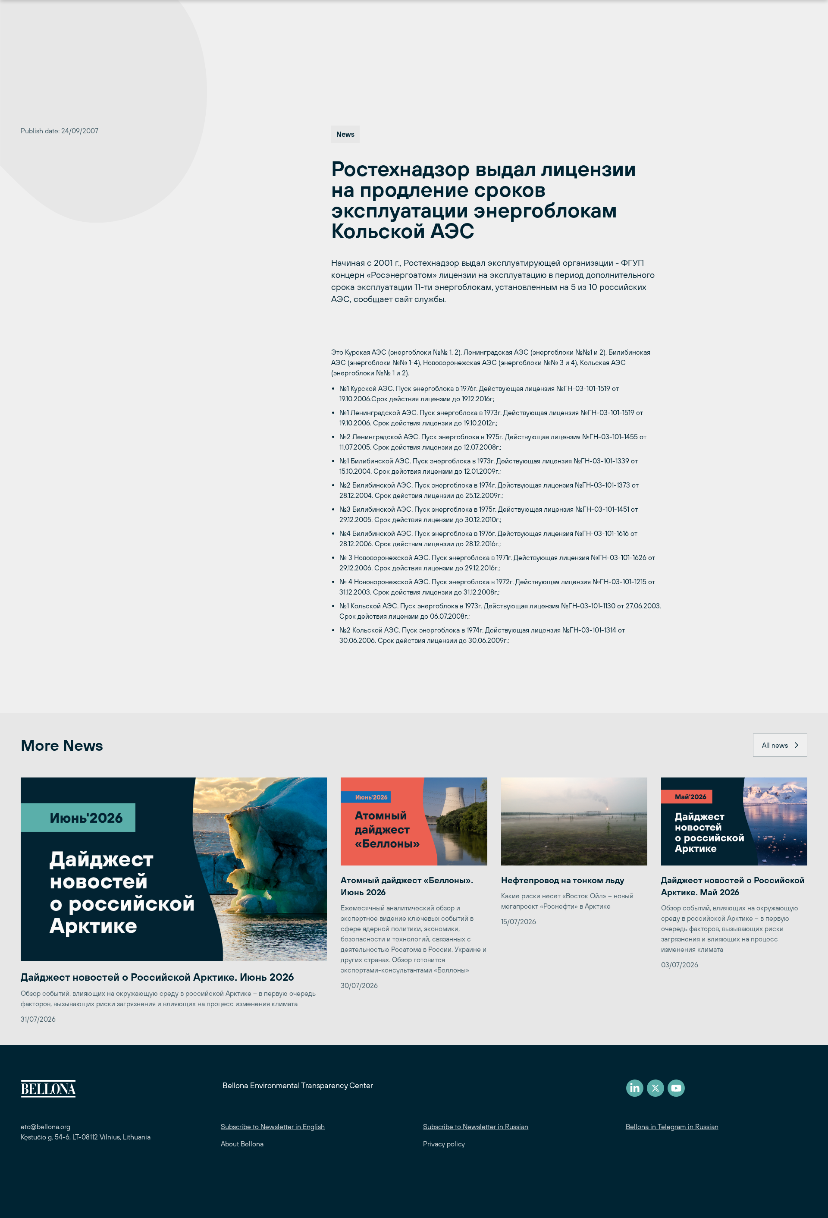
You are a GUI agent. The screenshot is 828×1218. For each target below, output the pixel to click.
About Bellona (242, 1144)
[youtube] (676, 1088)
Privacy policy (444, 1144)
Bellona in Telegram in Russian (672, 1126)
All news (775, 745)
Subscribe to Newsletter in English (273, 1126)
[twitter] (655, 1088)
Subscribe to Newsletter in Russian (475, 1126)
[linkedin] (634, 1088)
